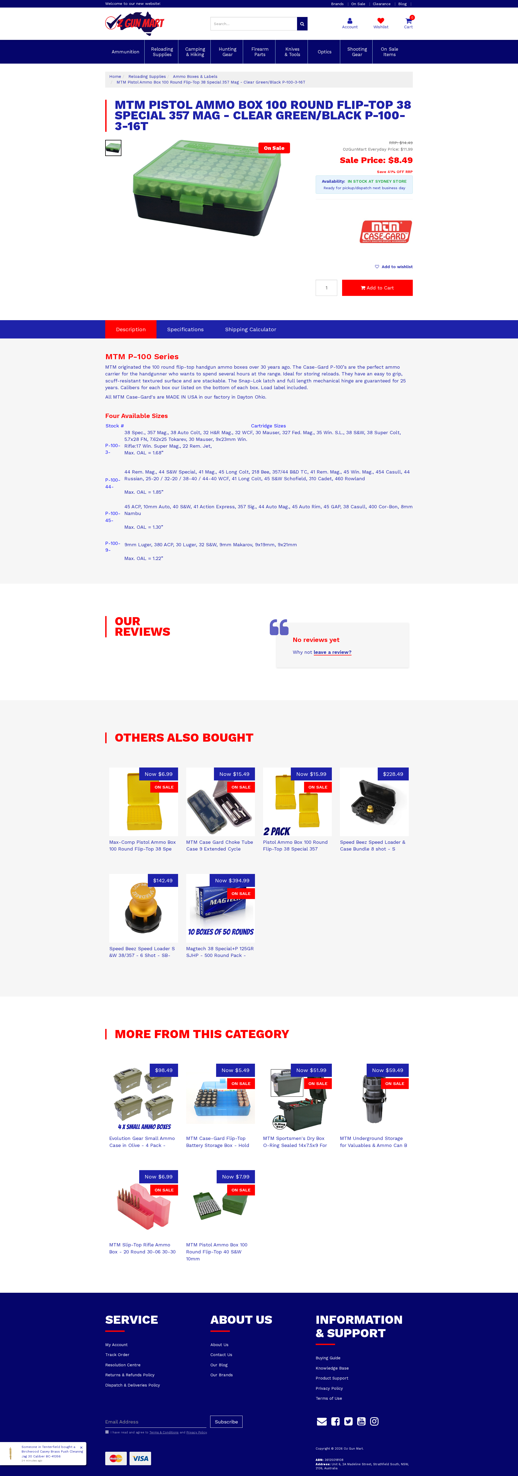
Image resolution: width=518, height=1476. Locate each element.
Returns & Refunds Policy (130, 1375)
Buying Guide (328, 1358)
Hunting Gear (227, 51)
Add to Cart (380, 288)
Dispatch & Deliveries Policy (132, 1385)
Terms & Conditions (164, 1432)
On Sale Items (388, 51)
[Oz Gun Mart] (134, 23)
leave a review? (333, 652)
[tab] (130, 329)
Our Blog (219, 1365)
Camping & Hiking (194, 51)
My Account (116, 1344)
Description (131, 329)
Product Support (332, 1378)
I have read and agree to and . (159, 1432)
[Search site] (302, 23)
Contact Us (221, 1354)
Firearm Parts (259, 51)
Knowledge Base (332, 1368)
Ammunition (124, 51)
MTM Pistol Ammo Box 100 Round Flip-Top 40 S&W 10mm (216, 1251)
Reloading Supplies (161, 51)
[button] (394, 266)
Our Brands (221, 1375)
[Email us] (322, 1420)
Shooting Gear (356, 51)
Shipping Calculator (250, 329)
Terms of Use (329, 1398)
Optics (324, 51)
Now (159, 774)
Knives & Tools (291, 51)
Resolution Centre (123, 1365)
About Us (219, 1344)
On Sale (359, 4)
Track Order (117, 1354)
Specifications (185, 329)
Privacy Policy (329, 1388)
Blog (403, 4)
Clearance (382, 4)
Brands (338, 4)
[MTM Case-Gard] (386, 231)
